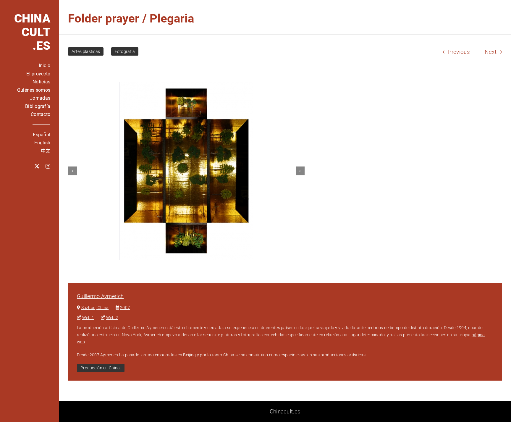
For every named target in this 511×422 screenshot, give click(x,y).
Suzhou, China (95, 307)
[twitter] (37, 166)
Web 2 (112, 317)
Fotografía (125, 51)
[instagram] (48, 166)
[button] (72, 170)
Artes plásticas (86, 51)
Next (491, 51)
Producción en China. (100, 368)
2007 (125, 307)
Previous (459, 51)
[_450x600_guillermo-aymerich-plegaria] (186, 171)
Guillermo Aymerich (100, 296)
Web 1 (88, 317)
